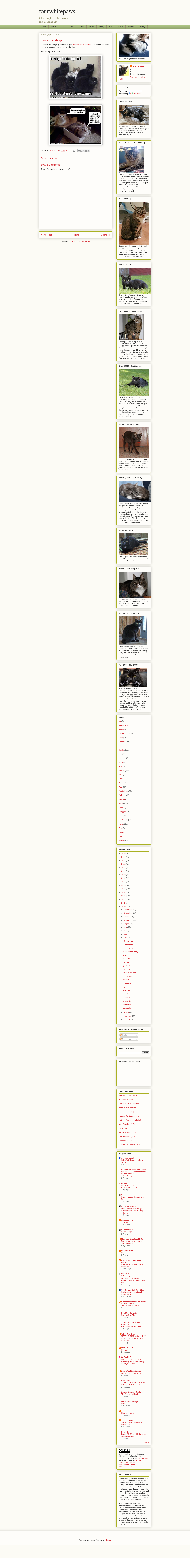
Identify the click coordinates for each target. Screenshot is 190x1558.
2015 (123, 889)
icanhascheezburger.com (82, 45)
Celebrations (124, 733)
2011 (123, 903)
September (128, 920)
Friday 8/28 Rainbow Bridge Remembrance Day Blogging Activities (132, 1211)
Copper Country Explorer (132, 1392)
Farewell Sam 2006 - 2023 (131, 1373)
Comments (126, 1039)
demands (127, 1008)
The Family (123, 820)
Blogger (108, 1540)
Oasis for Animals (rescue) (129, 1112)
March (126, 1012)
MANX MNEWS (127, 1348)
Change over (126, 1253)
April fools (127, 1004)
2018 (123, 878)
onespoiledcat (127, 1158)
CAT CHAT (125, 1274)
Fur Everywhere (128, 1195)
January (127, 1019)
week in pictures (129, 973)
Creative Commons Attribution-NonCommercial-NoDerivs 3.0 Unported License (131, 1463)
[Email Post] (74, 151)
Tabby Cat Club (128, 1334)
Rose (72, 27)
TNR (120, 816)
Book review (123, 725)
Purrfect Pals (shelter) (127, 1108)
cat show (126, 969)
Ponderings (123, 791)
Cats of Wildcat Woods (131, 1371)
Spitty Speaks (127, 1420)
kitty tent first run (130, 941)
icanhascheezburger (131, 951)
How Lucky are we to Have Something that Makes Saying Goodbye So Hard (132, 1361)
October (127, 916)
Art (120, 721)
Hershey (142, 27)
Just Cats (125, 1411)
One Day (124, 1350)
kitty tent (126, 962)
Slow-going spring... (128, 1413)
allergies (126, 990)
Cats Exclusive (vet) (127, 1137)
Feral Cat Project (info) (128, 1132)
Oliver (82, 27)
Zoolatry (125, 1183)
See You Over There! (129, 1315)
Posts (124, 1035)
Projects (122, 795)
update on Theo (129, 994)
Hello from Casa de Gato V (131, 1327)
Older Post (105, 235)
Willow (91, 27)
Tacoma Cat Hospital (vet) (129, 1145)
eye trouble (127, 987)
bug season (128, 976)
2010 (123, 906)
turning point (128, 944)
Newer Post (46, 235)
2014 (123, 892)
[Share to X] (83, 150)
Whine (123, 1404)
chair (125, 955)
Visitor (121, 836)
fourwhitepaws (57, 11)
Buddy (101, 27)
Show (121, 808)
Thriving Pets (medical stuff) (130, 1120)
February (128, 1016)
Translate (138, 94)
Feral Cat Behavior (129, 1313)
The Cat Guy (138, 66)
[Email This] (78, 150)
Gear (121, 737)
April (126, 938)
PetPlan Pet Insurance (128, 1095)
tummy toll (127, 1001)
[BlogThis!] (81, 150)
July (125, 927)
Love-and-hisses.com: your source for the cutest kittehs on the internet (133, 1172)
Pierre (121, 783)
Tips (120, 828)
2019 (123, 875)
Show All (146, 1442)
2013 (123, 896)
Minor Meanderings (129, 1401)
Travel (121, 832)
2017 (123, 882)
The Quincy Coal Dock (129, 1394)
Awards (131, 27)
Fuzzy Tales (126, 1432)
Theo (63, 27)
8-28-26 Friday (126, 1176)
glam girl (126, 966)
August (127, 924)
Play (120, 787)
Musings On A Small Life (132, 1239)
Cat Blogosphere (128, 1206)
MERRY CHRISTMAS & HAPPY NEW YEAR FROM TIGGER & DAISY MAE (133, 1338)
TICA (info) (123, 1128)
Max (110, 27)
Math (121, 762)
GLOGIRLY (126, 1357)
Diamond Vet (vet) (126, 1141)
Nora (121, 774)
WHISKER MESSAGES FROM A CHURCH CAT (133, 1303)
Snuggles (122, 812)
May (126, 934)
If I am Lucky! (126, 1232)
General (122, 742)
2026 (123, 853)
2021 (123, 868)
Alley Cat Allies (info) (127, 1124)
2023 (123, 860)
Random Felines (128, 1251)
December (128, 909)
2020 (123, 871)
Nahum (53, 27)
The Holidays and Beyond (130, 1306)
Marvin (121, 758)
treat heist (127, 983)
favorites (126, 997)
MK (120, 754)
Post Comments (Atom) (81, 241)
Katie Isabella (127, 1230)
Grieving (122, 746)
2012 (123, 899)
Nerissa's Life (127, 1220)
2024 (123, 857)
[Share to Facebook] (86, 150)
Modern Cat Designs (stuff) (130, 1116)
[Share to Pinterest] (88, 150)
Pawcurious (126, 1380)
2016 (123, 885)
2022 (123, 864)
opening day (128, 948)
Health (121, 750)
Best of (120, 27)
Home (44, 27)
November (128, 913)
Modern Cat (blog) (126, 1099)
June (126, 931)
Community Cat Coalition (129, 1104)
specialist (127, 958)
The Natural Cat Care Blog (132, 1290)
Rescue (122, 799)
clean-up (124, 1222)
